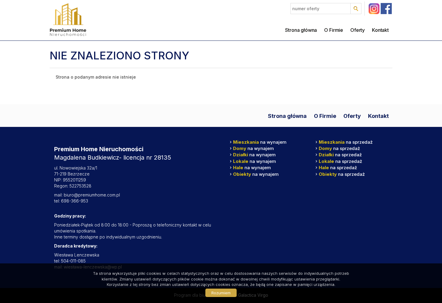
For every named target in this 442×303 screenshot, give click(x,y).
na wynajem (260, 142)
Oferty (357, 30)
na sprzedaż (346, 142)
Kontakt (380, 30)
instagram (373, 8)
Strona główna (301, 30)
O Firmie (333, 30)
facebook (386, 8)
